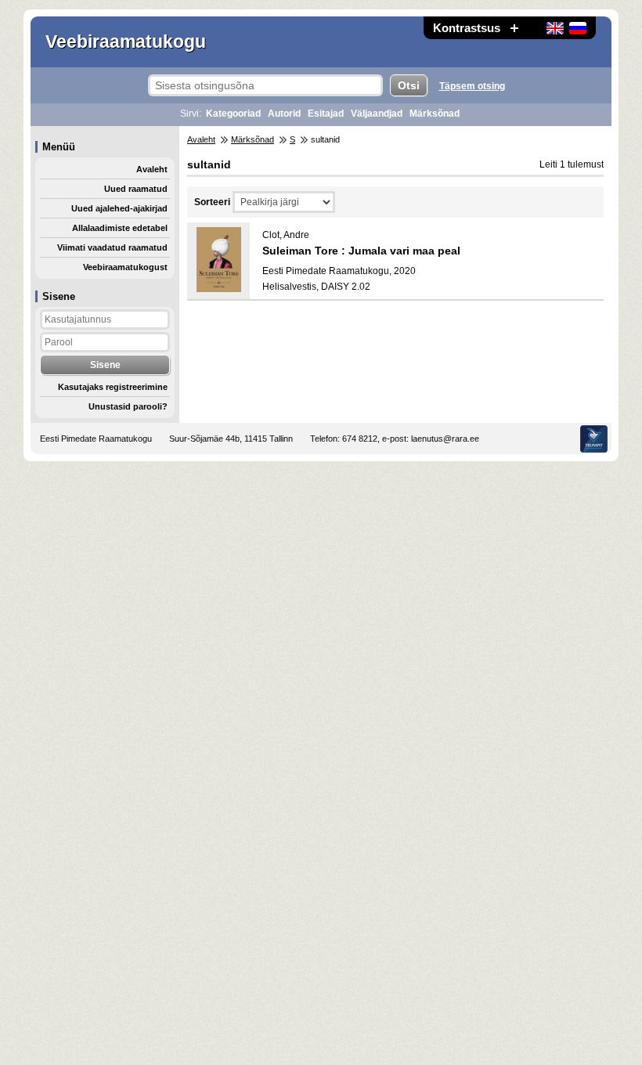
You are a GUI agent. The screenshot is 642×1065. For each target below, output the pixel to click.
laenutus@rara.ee (445, 438)
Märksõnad (434, 113)
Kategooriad (233, 113)
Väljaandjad (376, 113)
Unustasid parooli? (128, 406)
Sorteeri (212, 202)
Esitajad (326, 113)
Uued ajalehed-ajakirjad (119, 208)
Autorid (284, 113)
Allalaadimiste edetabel (120, 228)
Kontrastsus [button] (466, 27)
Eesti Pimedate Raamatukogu (96, 438)
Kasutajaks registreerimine (113, 387)
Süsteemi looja (594, 439)
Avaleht (152, 169)
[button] (514, 27)
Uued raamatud (136, 188)
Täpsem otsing (472, 86)
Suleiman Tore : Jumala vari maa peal (361, 250)
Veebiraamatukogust (125, 267)
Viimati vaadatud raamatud (112, 247)
